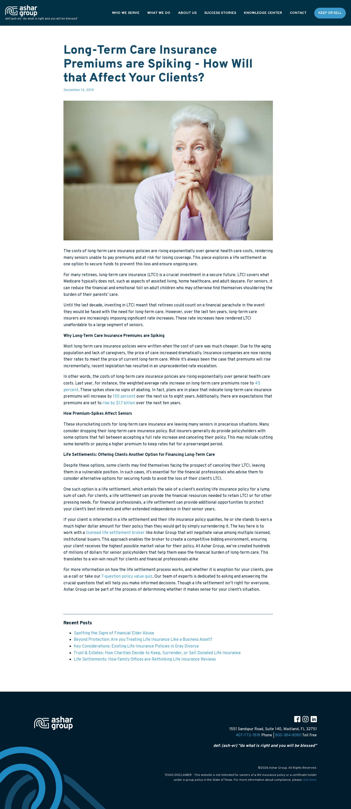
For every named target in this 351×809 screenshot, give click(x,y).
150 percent (124, 396)
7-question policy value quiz (126, 576)
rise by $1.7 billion (119, 403)
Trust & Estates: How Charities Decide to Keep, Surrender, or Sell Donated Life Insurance (157, 653)
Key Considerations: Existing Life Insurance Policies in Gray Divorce (136, 646)
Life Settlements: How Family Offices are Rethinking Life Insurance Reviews (145, 659)
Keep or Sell (330, 13)
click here (309, 780)
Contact (298, 13)
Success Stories (220, 13)
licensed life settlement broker (115, 532)
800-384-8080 (288, 735)
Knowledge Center (263, 13)
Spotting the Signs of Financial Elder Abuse (114, 633)
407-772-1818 (248, 735)
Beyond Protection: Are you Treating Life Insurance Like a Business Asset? (143, 639)
